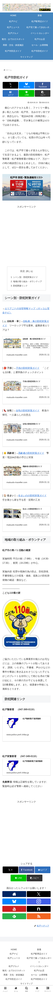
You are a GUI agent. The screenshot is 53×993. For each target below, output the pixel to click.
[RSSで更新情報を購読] (39, 916)
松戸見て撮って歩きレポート (39, 960)
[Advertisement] (26, 235)
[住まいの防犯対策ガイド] (12, 513)
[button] (42, 93)
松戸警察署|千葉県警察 (32, 719)
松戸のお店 (39, 970)
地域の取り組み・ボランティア (27, 281)
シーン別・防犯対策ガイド (25, 277)
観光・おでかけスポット (14, 970)
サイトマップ (26, 983)
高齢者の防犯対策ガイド (31, 453)
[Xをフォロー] (39, 894)
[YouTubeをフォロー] (14, 909)
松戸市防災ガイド (14, 979)
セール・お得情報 (39, 975)
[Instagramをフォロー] (39, 901)
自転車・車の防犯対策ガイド (34, 339)
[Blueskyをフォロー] (14, 901)
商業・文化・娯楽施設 (14, 975)
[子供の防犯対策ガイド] (12, 386)
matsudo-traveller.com (16, 355)
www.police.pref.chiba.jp (17, 734)
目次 (22, 271)
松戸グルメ (14, 966)
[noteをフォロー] (39, 909)
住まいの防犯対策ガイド (32, 509)
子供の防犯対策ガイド (27, 368)
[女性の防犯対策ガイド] (12, 428)
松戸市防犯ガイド (39, 979)
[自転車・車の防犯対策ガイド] (12, 343)
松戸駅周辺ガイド (39, 954)
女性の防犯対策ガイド (27, 410)
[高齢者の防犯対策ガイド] (12, 471)
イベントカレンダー (39, 966)
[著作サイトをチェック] (14, 894)
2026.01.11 (44, 354)
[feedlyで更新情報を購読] (14, 916)
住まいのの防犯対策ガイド (32, 495)
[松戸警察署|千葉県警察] (12, 723)
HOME (14, 949)
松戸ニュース (14, 958)
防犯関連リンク (20, 286)
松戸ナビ (14, 954)
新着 (39, 949)
